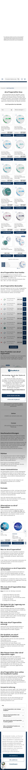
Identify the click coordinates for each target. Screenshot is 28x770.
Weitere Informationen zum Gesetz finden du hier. (13, 390)
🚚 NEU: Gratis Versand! (13, 78)
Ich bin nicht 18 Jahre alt (13, 399)
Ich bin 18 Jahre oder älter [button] (13, 395)
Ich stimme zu (13, 755)
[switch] (3, 768)
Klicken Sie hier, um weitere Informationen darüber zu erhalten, (13, 743)
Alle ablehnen (13, 760)
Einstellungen (13, 764)
